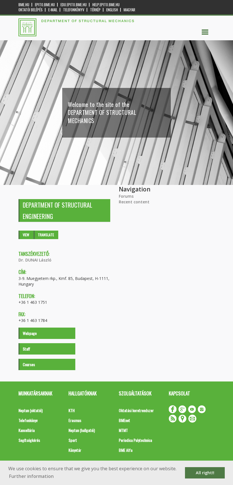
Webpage (30, 333)
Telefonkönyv (73, 10)
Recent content (134, 201)
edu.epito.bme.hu (74, 5)
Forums (126, 196)
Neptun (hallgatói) (81, 430)
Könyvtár (74, 450)
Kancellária (26, 430)
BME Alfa (125, 450)
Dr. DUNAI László (34, 260)
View (26, 234)
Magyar (129, 10)
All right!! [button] (205, 472)
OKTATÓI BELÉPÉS (30, 10)
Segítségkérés (29, 440)
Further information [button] (31, 476)
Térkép (95, 10)
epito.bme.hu (45, 5)
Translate (46, 234)
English (112, 10)
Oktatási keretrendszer (136, 410)
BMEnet (124, 420)
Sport (72, 440)
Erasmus (74, 420)
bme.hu (23, 5)
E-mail (52, 10)
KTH (71, 410)
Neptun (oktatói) (30, 410)
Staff (26, 349)
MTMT (123, 430)
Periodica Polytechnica (135, 440)
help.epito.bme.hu (106, 5)
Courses (29, 364)
